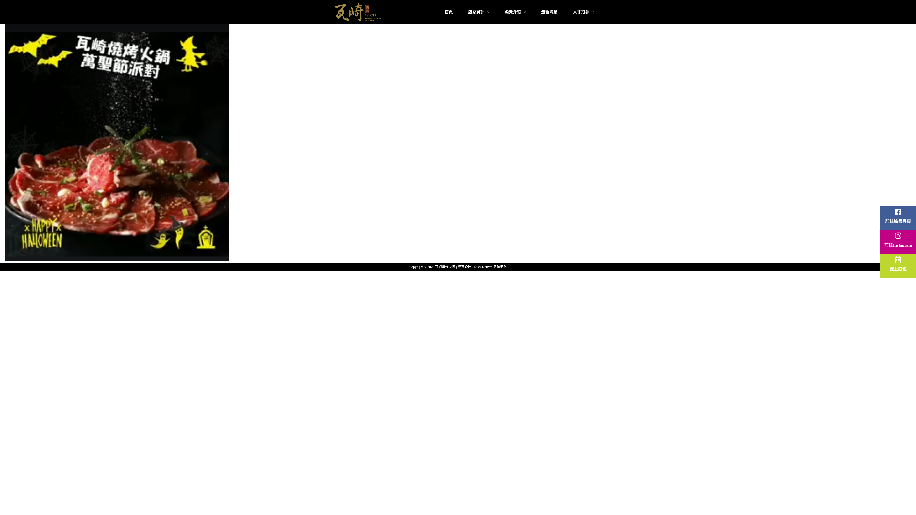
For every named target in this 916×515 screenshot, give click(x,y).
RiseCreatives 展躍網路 (490, 267)
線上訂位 (898, 269)
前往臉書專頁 (898, 221)
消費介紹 (513, 12)
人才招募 (581, 12)
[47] (339, 142)
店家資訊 (476, 12)
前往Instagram (898, 245)
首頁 (449, 12)
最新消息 (549, 12)
